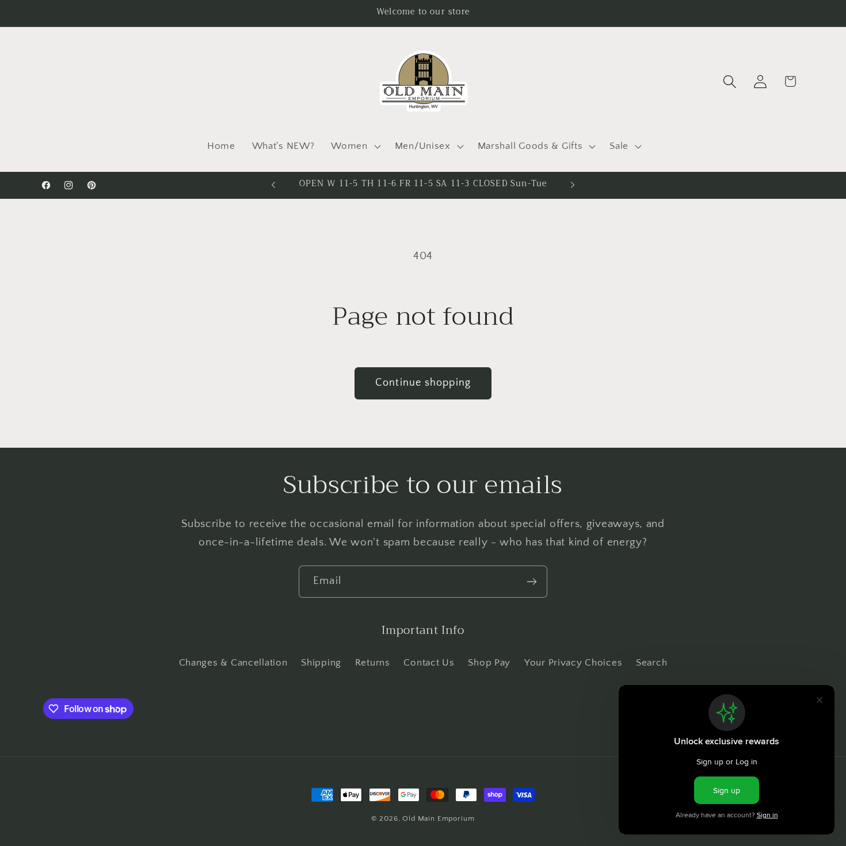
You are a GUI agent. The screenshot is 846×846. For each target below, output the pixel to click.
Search (651, 662)
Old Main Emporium (438, 818)
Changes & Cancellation (233, 662)
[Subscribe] (531, 582)
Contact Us (428, 662)
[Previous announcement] (273, 185)
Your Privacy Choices (573, 662)
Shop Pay (489, 662)
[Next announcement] (572, 185)
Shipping (321, 662)
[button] (354, 146)
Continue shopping (423, 383)
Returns (372, 662)
